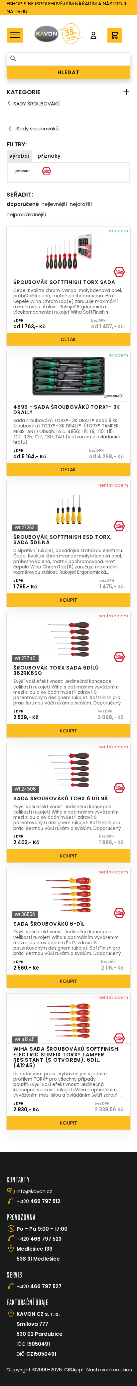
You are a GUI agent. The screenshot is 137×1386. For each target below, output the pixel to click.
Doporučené (23, 204)
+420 (38, 1201)
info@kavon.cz (34, 1191)
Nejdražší (81, 204)
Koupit (68, 599)
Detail (68, 339)
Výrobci (19, 155)
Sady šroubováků (37, 103)
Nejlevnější (54, 204)
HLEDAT (69, 72)
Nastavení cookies (109, 1369)
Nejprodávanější (26, 214)
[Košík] (114, 35)
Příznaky (49, 155)
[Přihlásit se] (93, 35)
